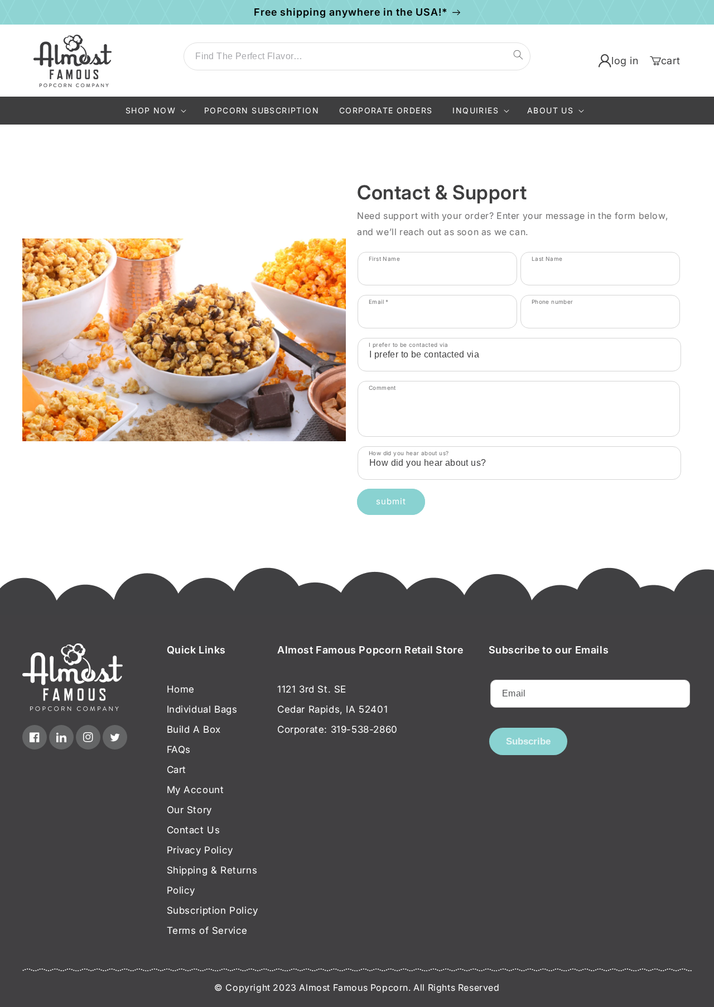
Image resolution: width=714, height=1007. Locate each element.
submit (391, 501)
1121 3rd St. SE (311, 689)
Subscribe (528, 741)
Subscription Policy (212, 910)
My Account (195, 789)
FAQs (179, 749)
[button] (155, 110)
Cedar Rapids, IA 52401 (332, 709)
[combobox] (357, 56)
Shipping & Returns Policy (212, 880)
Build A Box (194, 729)
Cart (176, 769)
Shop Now (151, 110)
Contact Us (193, 830)
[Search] (518, 54)
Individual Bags (202, 709)
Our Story (189, 809)
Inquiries (475, 110)
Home (181, 689)
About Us (550, 110)
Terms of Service (207, 930)
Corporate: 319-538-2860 (337, 729)
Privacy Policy (200, 850)
